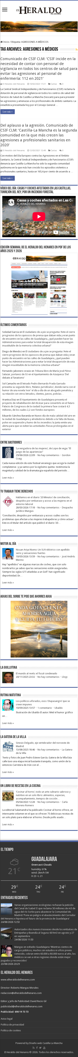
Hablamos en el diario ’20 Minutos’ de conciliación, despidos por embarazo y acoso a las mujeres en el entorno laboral (44, 501)
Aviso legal (6, 1018)
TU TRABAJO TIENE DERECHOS (16, 491)
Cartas (54, 84)
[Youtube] (44, 1047)
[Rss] (33, 1047)
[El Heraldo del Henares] (39, 10)
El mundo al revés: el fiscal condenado (36, 673)
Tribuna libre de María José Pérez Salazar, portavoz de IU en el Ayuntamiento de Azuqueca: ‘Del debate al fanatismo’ (36, 374)
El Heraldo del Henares (13, 84)
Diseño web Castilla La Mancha (45, 1043)
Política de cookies (11, 1030)
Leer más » (7, 111)
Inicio (6, 41)
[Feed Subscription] (77, 49)
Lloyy (64, 676)
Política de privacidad (12, 1024)
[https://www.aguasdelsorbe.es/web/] (39, 26)
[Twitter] (40, 1047)
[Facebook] (37, 1047)
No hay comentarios (48, 455)
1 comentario (44, 707)
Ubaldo (59, 707)
